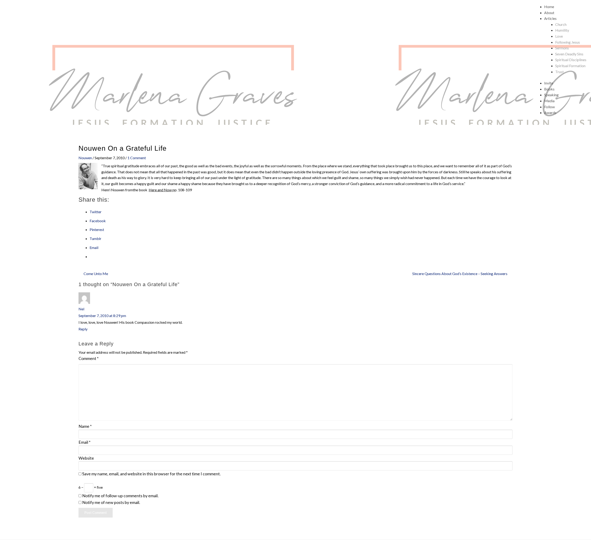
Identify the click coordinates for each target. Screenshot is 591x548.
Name (85, 426)
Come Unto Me (96, 273)
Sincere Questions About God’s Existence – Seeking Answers (459, 273)
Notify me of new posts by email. (111, 502)
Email (84, 442)
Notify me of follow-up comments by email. (120, 495)
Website (86, 458)
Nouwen (85, 158)
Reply (82, 329)
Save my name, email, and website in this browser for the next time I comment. (151, 473)
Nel (81, 309)
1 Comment (136, 158)
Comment (88, 358)
